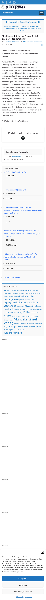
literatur (6, 320)
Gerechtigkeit (21, 306)
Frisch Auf (19, 302)
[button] (42, 552)
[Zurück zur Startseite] (23, 7)
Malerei (11, 320)
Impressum (28, 597)
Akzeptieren (23, 578)
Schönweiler (21, 327)
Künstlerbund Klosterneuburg (21, 316)
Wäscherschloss (13, 332)
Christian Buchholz (30, 293)
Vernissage (8, 330)
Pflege (5, 327)
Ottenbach (30, 323)
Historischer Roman (19, 309)
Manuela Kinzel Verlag (20, 321)
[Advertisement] (19, 376)
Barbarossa (17, 290)
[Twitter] (10, 2)
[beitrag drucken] (42, 45)
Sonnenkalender (30, 327)
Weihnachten (16, 330)
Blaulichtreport (28, 42)
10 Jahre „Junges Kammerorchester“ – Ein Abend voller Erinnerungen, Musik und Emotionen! (20, 257)
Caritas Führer (20, 293)
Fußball (27, 303)
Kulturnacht (34, 313)
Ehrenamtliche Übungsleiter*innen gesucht (24, 22)
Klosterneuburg (15, 312)
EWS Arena (25, 296)
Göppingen (36, 306)
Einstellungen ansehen (23, 591)
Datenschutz (19, 597)
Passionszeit (38, 323)
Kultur (27, 312)
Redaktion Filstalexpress (11, 42)
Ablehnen (23, 585)
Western (23, 330)
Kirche (6, 313)
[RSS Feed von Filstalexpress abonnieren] (3, 2)
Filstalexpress (7, 12)
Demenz (10, 297)
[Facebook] (6, 2)
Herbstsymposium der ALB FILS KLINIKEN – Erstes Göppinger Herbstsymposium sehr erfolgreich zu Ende (23, 28)
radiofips (12, 326)
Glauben (28, 306)
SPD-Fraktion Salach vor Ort (15, 172)
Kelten (40, 309)
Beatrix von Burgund (28, 290)
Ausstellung (8, 290)
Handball (8, 309)
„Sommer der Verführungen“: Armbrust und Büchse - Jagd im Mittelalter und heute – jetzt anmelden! (22, 233)
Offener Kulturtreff (19, 323)
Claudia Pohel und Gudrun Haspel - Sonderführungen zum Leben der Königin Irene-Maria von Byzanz (23, 210)
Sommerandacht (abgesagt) (15, 190)
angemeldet (16, 156)
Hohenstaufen (32, 309)
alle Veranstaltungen (12, 277)
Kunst (7, 316)
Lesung (34, 316)
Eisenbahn (16, 296)
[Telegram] (14, 2)
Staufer (38, 327)
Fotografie (19, 299)
